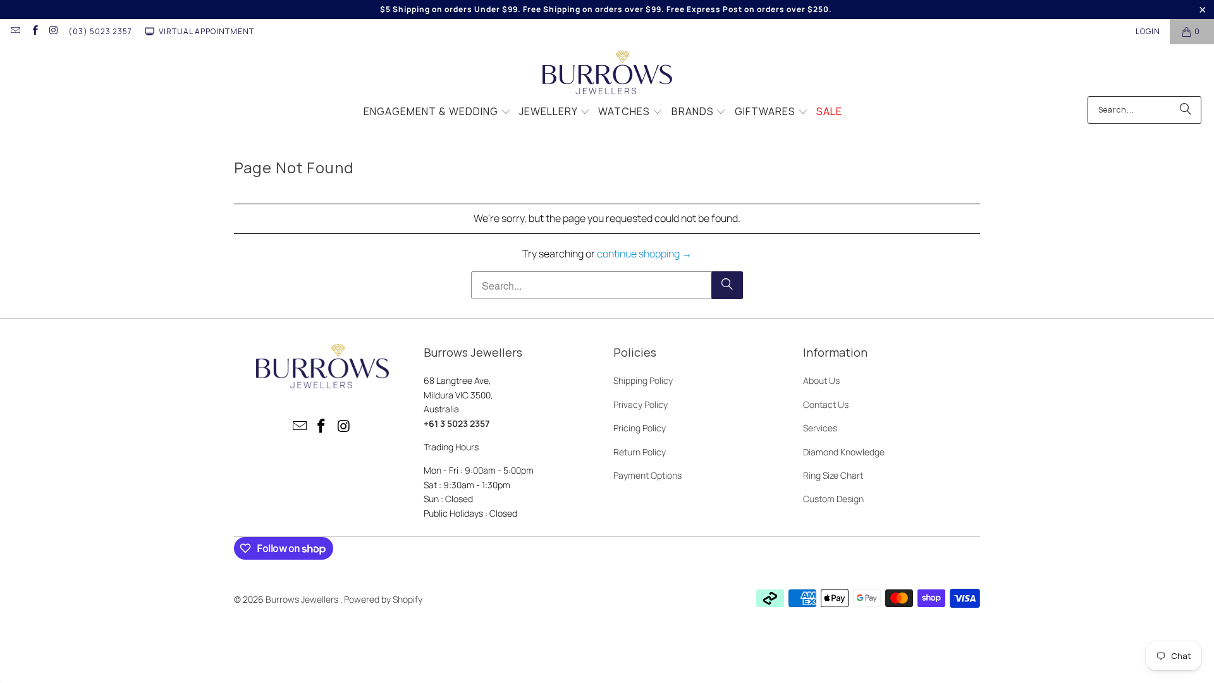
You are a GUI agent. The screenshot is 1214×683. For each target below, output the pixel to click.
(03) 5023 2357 (100, 31)
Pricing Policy (639, 428)
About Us (821, 380)
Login (1148, 31)
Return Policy (639, 452)
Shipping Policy (643, 380)
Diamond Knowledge (844, 452)
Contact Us (826, 404)
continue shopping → (644, 254)
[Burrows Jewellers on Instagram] (53, 31)
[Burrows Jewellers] (607, 73)
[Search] (1185, 110)
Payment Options (647, 475)
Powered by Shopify (383, 599)
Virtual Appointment (206, 31)
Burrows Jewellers (303, 599)
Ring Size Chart (833, 475)
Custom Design (833, 499)
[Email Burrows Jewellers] (14, 31)
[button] (437, 112)
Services (820, 428)
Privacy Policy (640, 404)
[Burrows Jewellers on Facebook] (33, 31)
